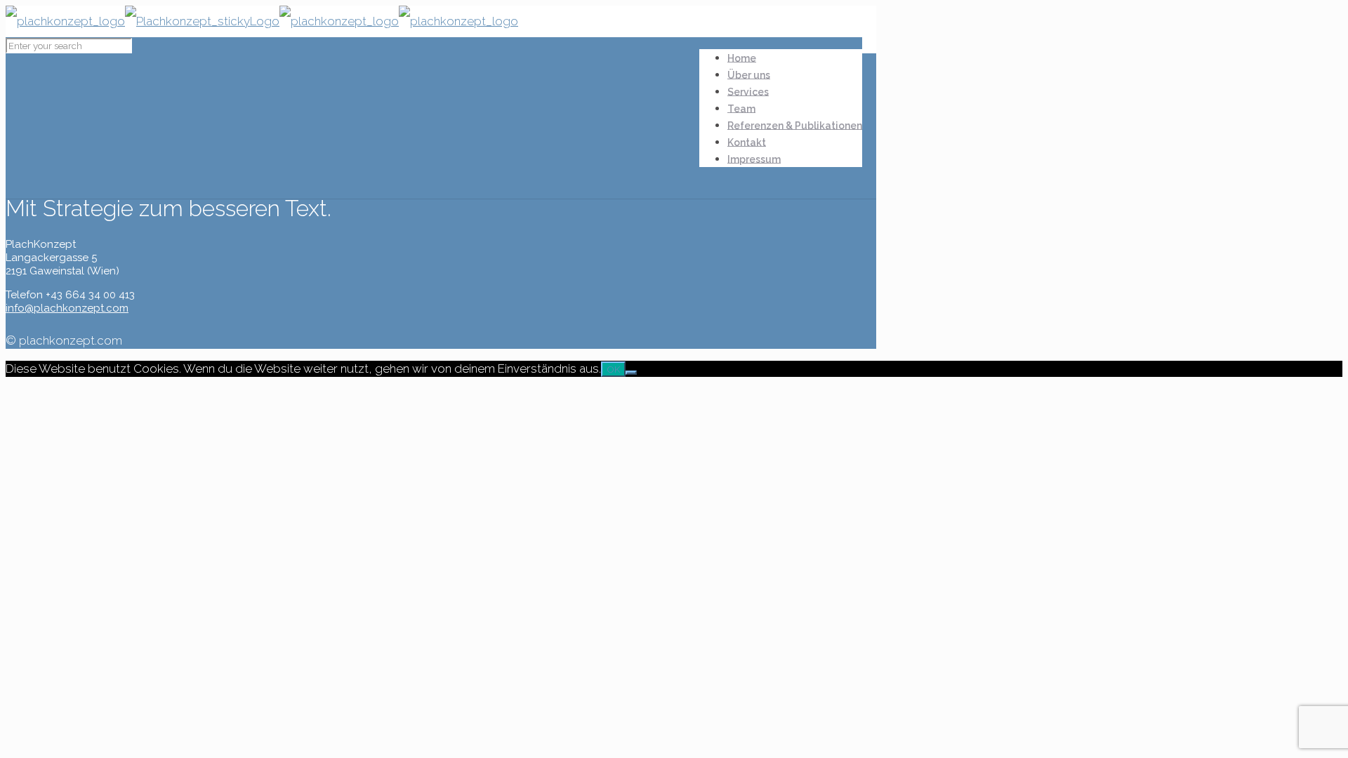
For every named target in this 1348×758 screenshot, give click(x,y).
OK (613, 369)
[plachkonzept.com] (262, 21)
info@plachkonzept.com (67, 308)
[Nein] (631, 373)
